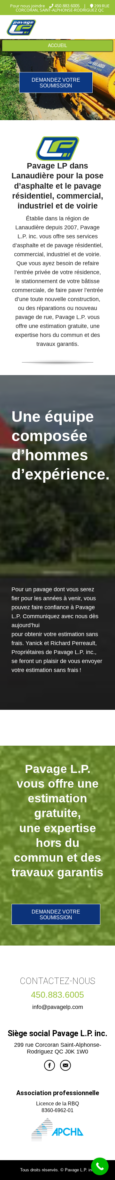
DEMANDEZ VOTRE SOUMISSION (56, 82)
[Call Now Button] (100, 1166)
